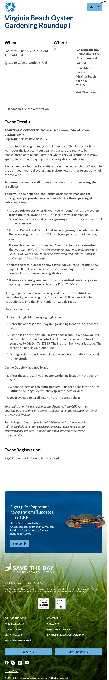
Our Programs (13, 629)
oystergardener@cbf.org (19, 431)
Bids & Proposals (57, 629)
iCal (44, 62)
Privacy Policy (11, 671)
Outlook (34, 62)
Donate (26, 651)
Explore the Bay (14, 618)
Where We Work (14, 623)
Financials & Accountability (64, 634)
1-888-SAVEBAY (13, 582)
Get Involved (12, 634)
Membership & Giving (17, 640)
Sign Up (17, 543)
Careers (52, 623)
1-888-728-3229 (33, 582)
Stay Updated (76, 651)
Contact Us (54, 618)
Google (22, 62)
